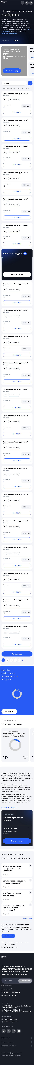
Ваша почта (8, 981)
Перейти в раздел (9, 711)
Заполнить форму (12, 71)
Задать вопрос (8, 936)
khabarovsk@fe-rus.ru (9, 33)
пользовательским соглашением (8, 985)
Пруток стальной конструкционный (15, 94)
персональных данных (17, 984)
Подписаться (25, 981)
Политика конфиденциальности (11, 1053)
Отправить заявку (17, 841)
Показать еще (17, 654)
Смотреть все (28, 918)
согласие (6, 984)
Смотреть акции (17, 274)
